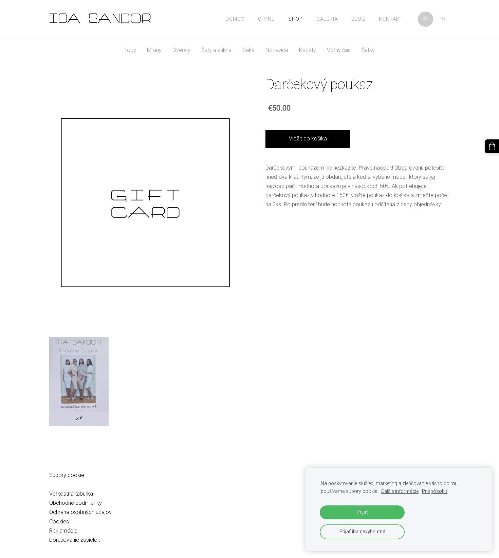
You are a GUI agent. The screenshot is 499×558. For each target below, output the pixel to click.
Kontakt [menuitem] (391, 19)
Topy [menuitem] (130, 50)
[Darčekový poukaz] (79, 381)
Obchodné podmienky (75, 503)
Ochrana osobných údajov (80, 512)
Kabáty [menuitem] (307, 50)
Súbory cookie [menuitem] (66, 475)
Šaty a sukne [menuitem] (216, 50)
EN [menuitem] (442, 18)
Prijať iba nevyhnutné (362, 532)
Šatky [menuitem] (368, 50)
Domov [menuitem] (234, 19)
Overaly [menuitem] (181, 50)
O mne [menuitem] (266, 19)
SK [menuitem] (425, 18)
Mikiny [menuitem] (154, 50)
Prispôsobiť (434, 491)
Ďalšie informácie (400, 491)
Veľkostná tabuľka (71, 493)
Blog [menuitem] (358, 19)
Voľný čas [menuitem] (339, 50)
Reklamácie (63, 530)
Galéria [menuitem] (327, 19)
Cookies (59, 521)
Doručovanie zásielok (74, 540)
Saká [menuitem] (248, 50)
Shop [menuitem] (295, 19)
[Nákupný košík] (492, 146)
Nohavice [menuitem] (276, 50)
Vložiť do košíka (308, 138)
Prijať (362, 512)
